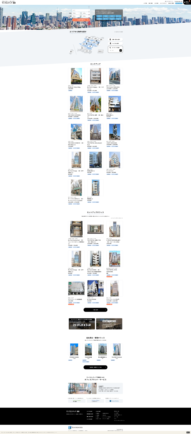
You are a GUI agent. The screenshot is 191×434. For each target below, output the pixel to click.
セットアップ (163, 3)
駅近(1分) (104, 415)
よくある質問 (116, 413)
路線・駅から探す (90, 416)
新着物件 (99, 16)
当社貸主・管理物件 (171, 3)
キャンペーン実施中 (106, 418)
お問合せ (86, 430)
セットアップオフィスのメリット (117, 218)
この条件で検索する (81, 19)
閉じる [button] (188, 432)
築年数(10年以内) (105, 413)
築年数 (99, 19)
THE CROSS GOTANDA (74, 115)
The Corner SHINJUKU (113, 87)
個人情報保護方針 (81, 430)
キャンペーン (118, 19)
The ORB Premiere (117, 357)
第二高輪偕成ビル (102, 357)
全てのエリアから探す (119, 31)
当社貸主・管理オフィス (118, 414)
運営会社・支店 (116, 411)
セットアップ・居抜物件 (107, 416)
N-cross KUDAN (91, 299)
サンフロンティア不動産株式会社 (72, 430)
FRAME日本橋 (88, 357)
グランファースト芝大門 (112, 299)
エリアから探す (89, 411)
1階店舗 (106, 16)
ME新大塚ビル (91, 171)
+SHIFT (100, 386)
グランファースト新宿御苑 (75, 299)
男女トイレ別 (118, 16)
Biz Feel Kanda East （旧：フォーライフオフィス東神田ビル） (76, 242)
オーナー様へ (116, 416)
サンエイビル (109, 171)
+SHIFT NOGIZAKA (111, 143)
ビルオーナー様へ (178, 3)
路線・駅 (151, 3)
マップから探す (89, 419)
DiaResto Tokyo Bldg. (74, 87)
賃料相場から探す (90, 414)
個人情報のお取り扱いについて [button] (52, 432)
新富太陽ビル (109, 115)
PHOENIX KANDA (74, 357)
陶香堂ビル (90, 198)
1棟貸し (112, 16)
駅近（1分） (106, 18)
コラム (115, 418)
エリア (145, 3)
